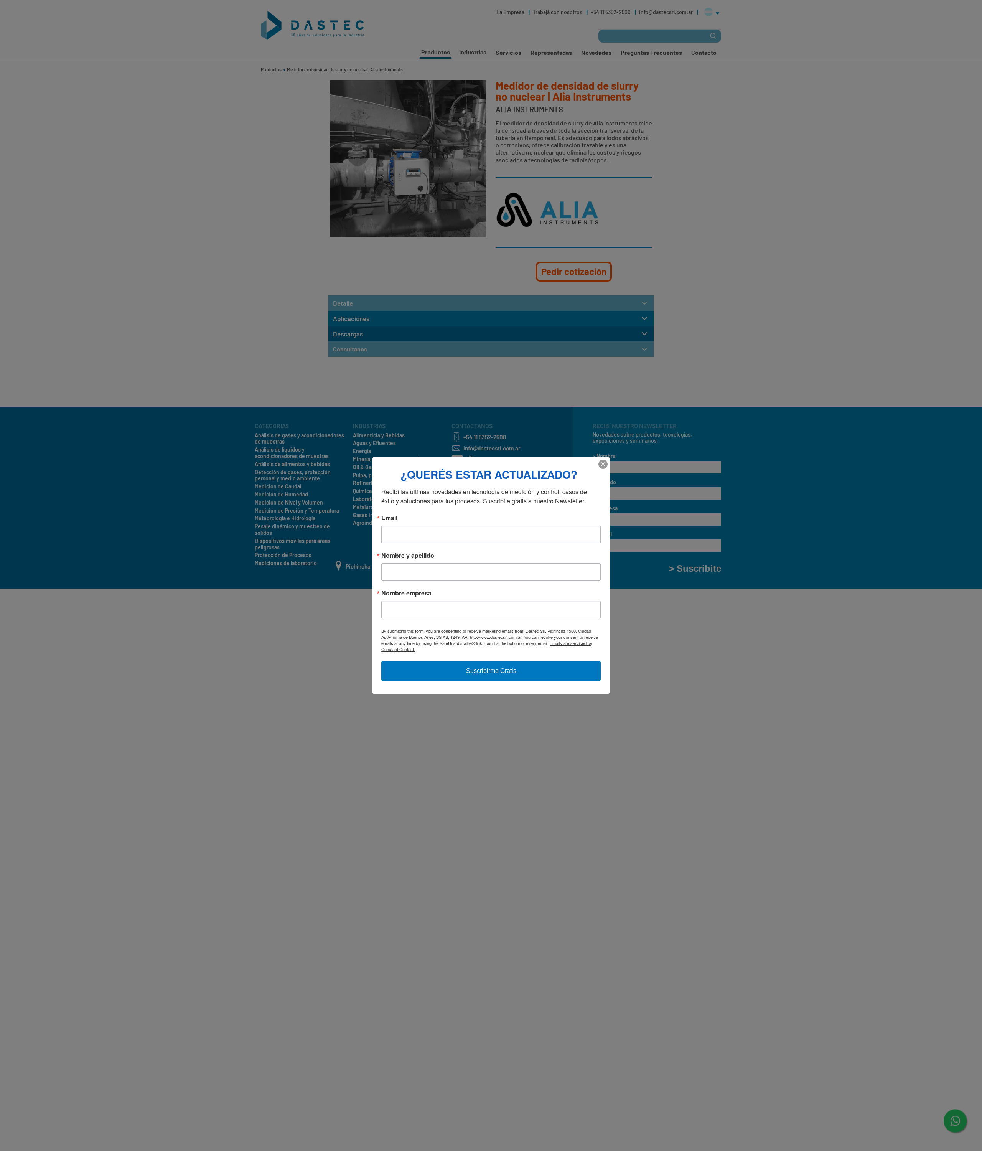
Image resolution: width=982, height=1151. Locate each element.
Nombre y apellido (407, 555)
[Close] (603, 464)
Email (389, 518)
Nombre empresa (406, 593)
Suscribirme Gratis (491, 671)
